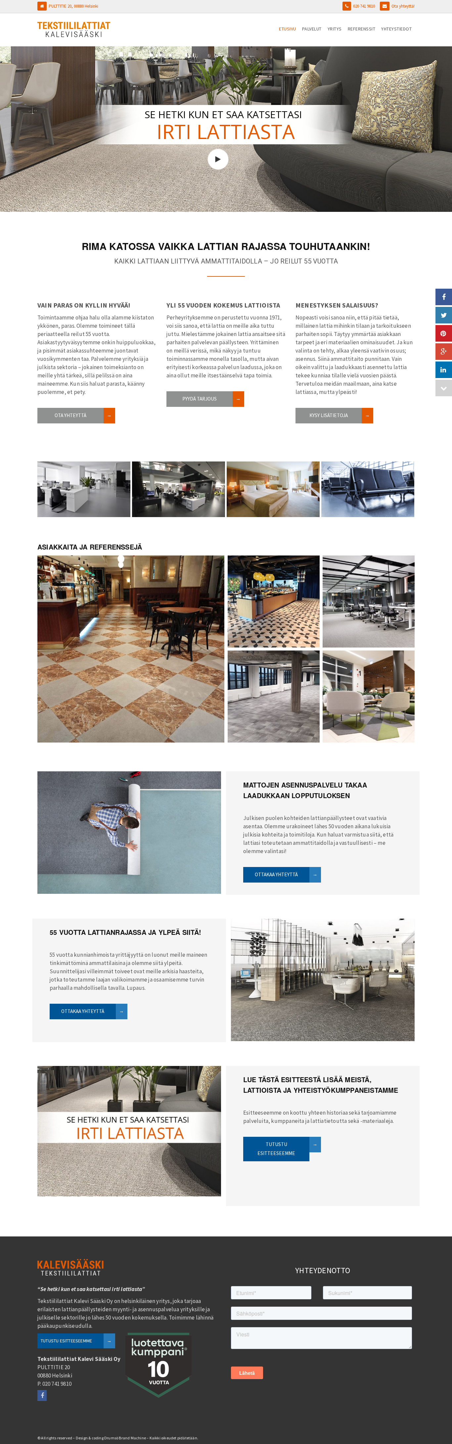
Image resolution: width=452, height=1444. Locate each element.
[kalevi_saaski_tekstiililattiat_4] (178, 489)
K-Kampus (368, 595)
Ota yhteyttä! (403, 6)
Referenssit (362, 29)
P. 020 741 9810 (54, 1383)
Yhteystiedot (396, 29)
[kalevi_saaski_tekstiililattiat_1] (367, 489)
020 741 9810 (364, 6)
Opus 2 (274, 599)
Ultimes (368, 690)
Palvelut (312, 29)
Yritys (335, 29)
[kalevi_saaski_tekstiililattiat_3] (273, 489)
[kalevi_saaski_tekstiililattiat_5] (83, 489)
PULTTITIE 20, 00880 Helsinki (73, 6)
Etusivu (287, 29)
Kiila (273, 690)
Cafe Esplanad (131, 647)
